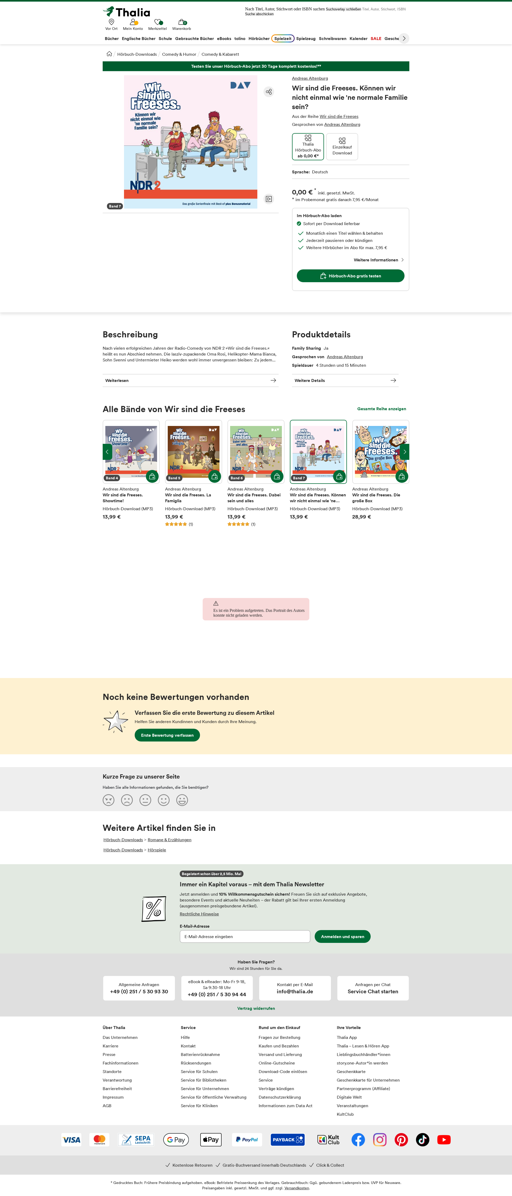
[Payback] (287, 1140)
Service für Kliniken (199, 1105)
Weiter (404, 38)
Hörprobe (268, 199)
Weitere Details (310, 380)
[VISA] (71, 1140)
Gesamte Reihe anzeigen (381, 409)
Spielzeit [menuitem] (282, 38)
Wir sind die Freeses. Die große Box (380, 473)
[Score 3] (145, 800)
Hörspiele (157, 849)
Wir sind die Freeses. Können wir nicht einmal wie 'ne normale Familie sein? (318, 473)
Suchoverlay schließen (343, 9)
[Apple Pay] (210, 1140)
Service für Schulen (199, 1071)
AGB (107, 1105)
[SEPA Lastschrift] (136, 1140)
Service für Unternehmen (205, 1088)
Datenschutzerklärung (280, 1097)
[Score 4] (164, 800)
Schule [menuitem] (165, 38)
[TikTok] (422, 1140)
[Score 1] (108, 800)
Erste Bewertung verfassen (167, 735)
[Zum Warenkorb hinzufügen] (152, 476)
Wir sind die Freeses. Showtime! (131, 473)
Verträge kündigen (276, 1088)
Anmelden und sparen (342, 936)
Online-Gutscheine (277, 1063)
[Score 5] (182, 800)
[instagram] (380, 1140)
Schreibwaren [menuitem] (332, 38)
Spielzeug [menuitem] (306, 38)
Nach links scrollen (107, 452)
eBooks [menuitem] (224, 38)
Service (188, 1027)
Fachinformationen (120, 1063)
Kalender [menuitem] (358, 38)
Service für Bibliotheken (203, 1080)
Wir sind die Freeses (339, 116)
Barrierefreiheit (117, 1088)
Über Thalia (114, 1027)
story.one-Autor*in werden (362, 1063)
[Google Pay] (176, 1140)
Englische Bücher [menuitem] (138, 38)
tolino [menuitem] (239, 38)
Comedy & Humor (179, 54)
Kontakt (188, 1046)
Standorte (112, 1071)
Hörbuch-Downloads (137, 54)
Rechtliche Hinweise (199, 913)
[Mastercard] (99, 1140)
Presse (109, 1054)
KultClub (345, 1114)
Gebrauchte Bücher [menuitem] (194, 38)
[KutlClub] (328, 1140)
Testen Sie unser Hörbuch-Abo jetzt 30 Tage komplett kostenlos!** (256, 66)
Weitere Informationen (376, 260)
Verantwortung (117, 1080)
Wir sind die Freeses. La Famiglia (193, 473)
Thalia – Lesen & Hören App (363, 1046)
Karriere (110, 1046)
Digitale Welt (349, 1097)
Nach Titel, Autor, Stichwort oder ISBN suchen (285, 9)
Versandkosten (297, 1187)
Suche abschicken (259, 14)
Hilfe (185, 1037)
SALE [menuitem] (376, 38)
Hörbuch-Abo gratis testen (355, 276)
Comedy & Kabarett (220, 54)
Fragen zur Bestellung (279, 1037)
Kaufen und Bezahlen (279, 1046)
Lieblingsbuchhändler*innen (363, 1054)
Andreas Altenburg (310, 78)
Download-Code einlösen (283, 1071)
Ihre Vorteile (349, 1027)
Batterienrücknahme (200, 1054)
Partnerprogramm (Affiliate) (363, 1088)
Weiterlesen (117, 380)
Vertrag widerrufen (256, 1008)
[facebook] (358, 1140)
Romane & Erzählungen (169, 839)
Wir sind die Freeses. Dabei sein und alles (256, 473)
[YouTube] (444, 1140)
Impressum (113, 1097)
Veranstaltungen (352, 1105)
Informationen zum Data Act (286, 1105)
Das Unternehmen (120, 1037)
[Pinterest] (401, 1140)
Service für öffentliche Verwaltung (213, 1097)
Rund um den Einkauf (279, 1027)
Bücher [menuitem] (112, 38)
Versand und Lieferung (280, 1054)
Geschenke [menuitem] (396, 38)
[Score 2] (127, 800)
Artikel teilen (268, 91)
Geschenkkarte (351, 1071)
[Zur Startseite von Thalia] (129, 11)
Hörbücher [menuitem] (259, 38)
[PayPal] (247, 1140)
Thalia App (347, 1037)
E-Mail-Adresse (195, 926)
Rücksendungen (196, 1063)
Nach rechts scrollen (404, 452)
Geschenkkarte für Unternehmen (368, 1080)
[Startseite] (109, 53)
